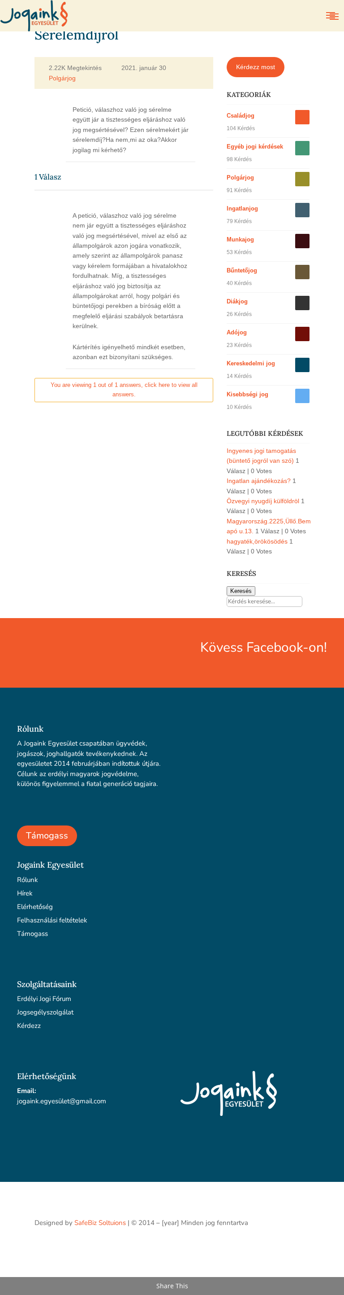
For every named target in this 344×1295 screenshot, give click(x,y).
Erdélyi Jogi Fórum (44, 998)
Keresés (241, 591)
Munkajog (240, 239)
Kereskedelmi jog (251, 363)
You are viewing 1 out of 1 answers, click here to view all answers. (124, 390)
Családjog (240, 115)
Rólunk (27, 879)
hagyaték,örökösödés (257, 541)
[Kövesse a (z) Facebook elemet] (302, 1248)
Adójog (237, 332)
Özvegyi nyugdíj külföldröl (263, 501)
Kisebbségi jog (247, 394)
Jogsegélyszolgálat (45, 1012)
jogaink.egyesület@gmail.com (61, 1101)
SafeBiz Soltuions (100, 1222)
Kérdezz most (255, 66)
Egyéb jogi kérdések (255, 146)
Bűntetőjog (242, 270)
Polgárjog (62, 78)
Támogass (47, 836)
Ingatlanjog (242, 208)
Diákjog (237, 301)
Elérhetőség (35, 906)
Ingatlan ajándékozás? (259, 480)
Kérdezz (29, 1025)
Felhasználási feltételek (52, 920)
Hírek (25, 893)
